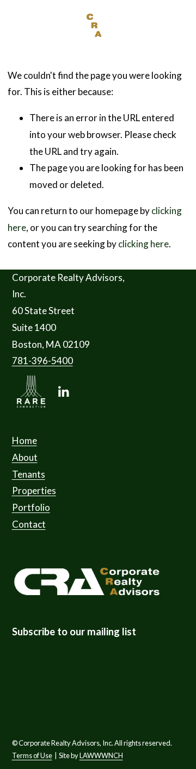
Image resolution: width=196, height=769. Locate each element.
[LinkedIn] (63, 391)
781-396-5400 (42, 360)
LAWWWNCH (101, 755)
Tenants (28, 474)
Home (24, 440)
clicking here (143, 243)
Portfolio (31, 507)
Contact (29, 524)
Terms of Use (32, 755)
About (25, 457)
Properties (34, 490)
